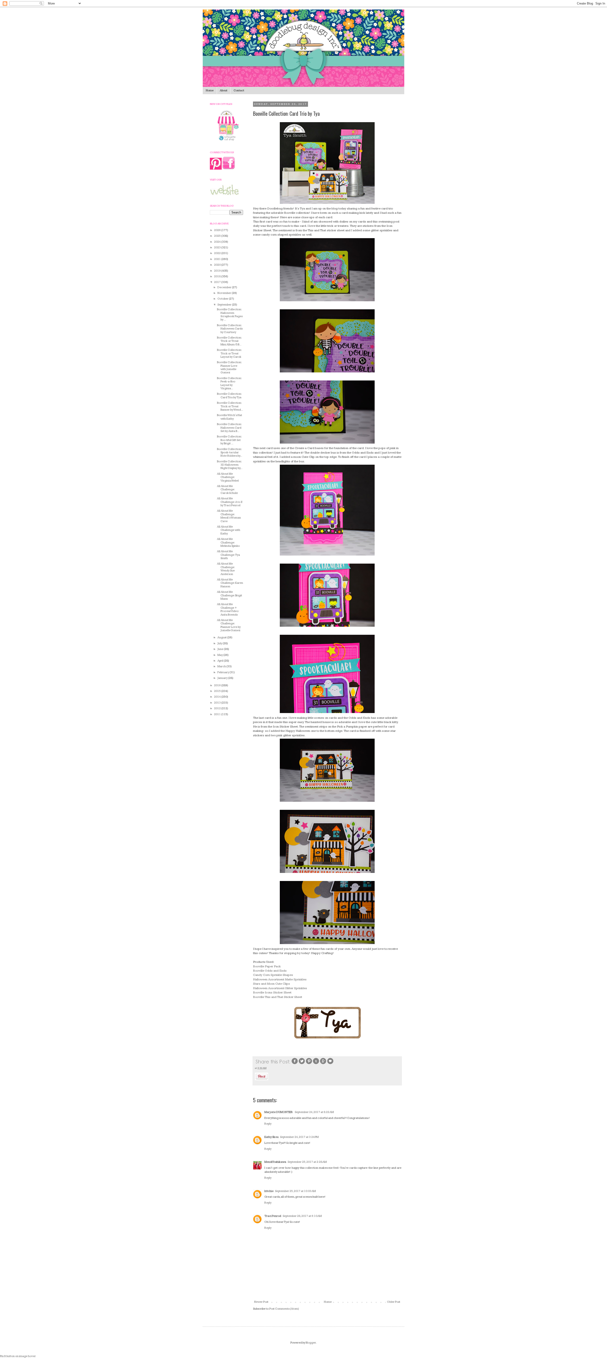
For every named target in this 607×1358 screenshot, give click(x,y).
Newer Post (261, 1302)
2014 (217, 697)
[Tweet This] (301, 1063)
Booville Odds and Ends (270, 971)
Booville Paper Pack (267, 966)
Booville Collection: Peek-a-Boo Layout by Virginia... (229, 383)
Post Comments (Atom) (284, 1309)
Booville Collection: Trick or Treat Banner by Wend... (230, 406)
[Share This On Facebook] (294, 1063)
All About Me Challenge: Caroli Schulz (227, 489)
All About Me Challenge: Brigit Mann (229, 595)
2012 (217, 708)
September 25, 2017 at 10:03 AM (295, 1191)
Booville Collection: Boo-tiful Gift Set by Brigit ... (229, 440)
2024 (217, 242)
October (223, 299)
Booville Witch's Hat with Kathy (229, 416)
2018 (217, 276)
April (220, 661)
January (222, 678)
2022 (217, 253)
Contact (239, 90)
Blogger (311, 1342)
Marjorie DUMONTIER (278, 1112)
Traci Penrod (272, 1216)
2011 (217, 714)
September (224, 304)
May (220, 655)
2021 (217, 259)
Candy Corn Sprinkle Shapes (273, 975)
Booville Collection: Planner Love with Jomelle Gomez (229, 367)
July (220, 643)
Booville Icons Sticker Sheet (272, 992)
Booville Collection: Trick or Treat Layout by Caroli (229, 353)
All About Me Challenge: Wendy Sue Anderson (226, 569)
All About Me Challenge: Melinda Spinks (228, 542)
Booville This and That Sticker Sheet (277, 997)
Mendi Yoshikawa (275, 1162)
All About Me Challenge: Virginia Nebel (228, 477)
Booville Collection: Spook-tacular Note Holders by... (229, 452)
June (220, 649)
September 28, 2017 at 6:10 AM (302, 1216)
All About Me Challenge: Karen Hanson (230, 583)
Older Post (393, 1302)
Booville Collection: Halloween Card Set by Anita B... (229, 427)
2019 (217, 271)
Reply (267, 1124)
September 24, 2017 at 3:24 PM (299, 1137)
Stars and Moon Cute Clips (271, 984)
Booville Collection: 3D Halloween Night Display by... (229, 465)
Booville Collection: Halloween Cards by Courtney (230, 329)
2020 (217, 265)
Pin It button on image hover (18, 1356)
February (223, 672)
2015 (217, 691)
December (224, 287)
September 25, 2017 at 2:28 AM (307, 1162)
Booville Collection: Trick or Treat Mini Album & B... (229, 341)
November (224, 293)
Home (210, 90)
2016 (217, 685)
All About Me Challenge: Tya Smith (228, 555)
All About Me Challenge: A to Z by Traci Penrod (229, 502)
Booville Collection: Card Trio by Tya (229, 395)
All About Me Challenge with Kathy (228, 530)
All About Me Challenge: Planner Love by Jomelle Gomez (229, 625)
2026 (217, 230)
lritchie (269, 1191)
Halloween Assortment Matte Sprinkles (280, 979)
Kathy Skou (271, 1137)
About (223, 90)
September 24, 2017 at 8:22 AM (314, 1112)
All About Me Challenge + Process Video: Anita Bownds (228, 609)
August (222, 637)
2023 (217, 247)
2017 (217, 282)
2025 (217, 236)
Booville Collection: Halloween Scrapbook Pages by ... (230, 314)
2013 (217, 702)
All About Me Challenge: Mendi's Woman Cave (229, 516)
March (221, 666)
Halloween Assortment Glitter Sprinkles (280, 988)
